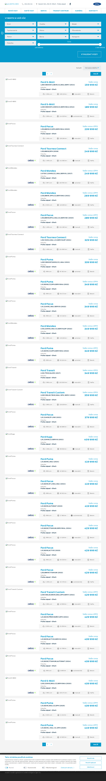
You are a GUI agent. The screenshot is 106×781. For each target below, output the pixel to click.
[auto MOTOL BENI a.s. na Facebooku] (71, 4)
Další (95, 74)
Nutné (11, 768)
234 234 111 (28, 4)
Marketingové (51, 768)
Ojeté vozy (29, 11)
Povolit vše (90, 758)
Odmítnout (90, 767)
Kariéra (78, 11)
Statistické (32, 768)
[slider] (38, 44)
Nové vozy (13, 11)
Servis (43, 11)
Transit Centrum (61, 11)
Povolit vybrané (91, 762)
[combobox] (20, 24)
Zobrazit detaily (67, 768)
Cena (69, 42)
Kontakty (93, 11)
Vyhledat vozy (89, 54)
